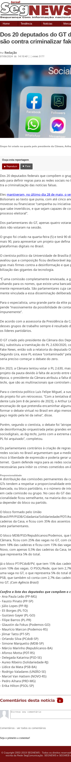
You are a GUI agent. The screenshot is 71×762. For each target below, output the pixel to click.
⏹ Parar (26, 166)
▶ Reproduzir (10, 166)
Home (6, 23)
